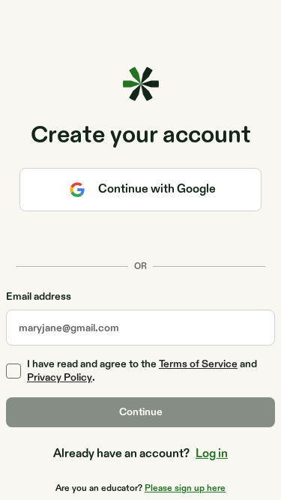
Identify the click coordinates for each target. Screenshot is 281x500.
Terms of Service (198, 364)
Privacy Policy (59, 378)
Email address (38, 297)
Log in (212, 454)
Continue (141, 412)
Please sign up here (185, 488)
